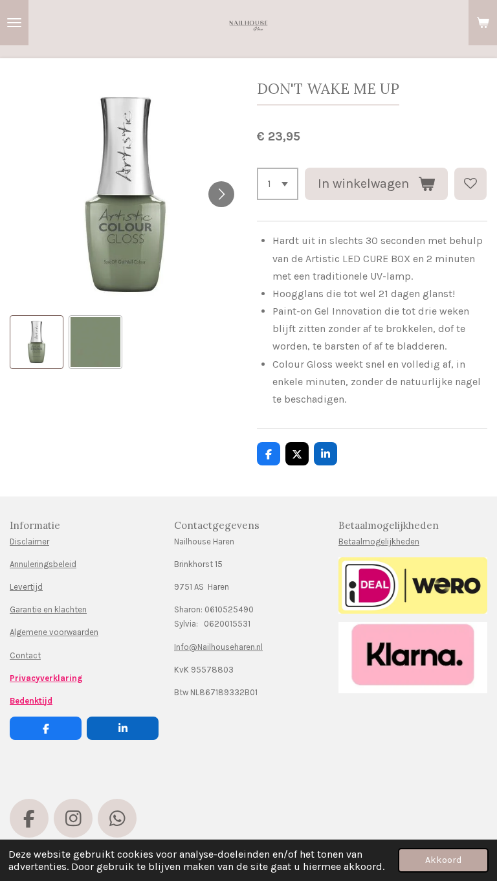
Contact (25, 655)
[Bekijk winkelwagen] (483, 22)
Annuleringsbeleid (43, 564)
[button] (36, 342)
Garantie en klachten (48, 609)
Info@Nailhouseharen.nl (218, 647)
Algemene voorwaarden (54, 632)
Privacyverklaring (46, 678)
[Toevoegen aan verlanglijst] (470, 184)
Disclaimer (29, 541)
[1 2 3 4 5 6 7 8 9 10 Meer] (277, 184)
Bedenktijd (31, 701)
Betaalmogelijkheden (378, 541)
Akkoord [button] (443, 859)
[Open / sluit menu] (14, 22)
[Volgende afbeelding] (221, 194)
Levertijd (26, 587)
